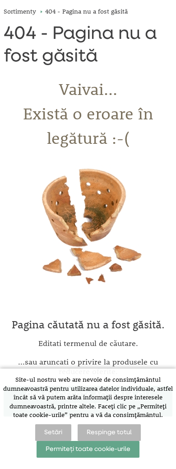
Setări (53, 432)
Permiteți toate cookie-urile (88, 449)
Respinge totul (109, 432)
